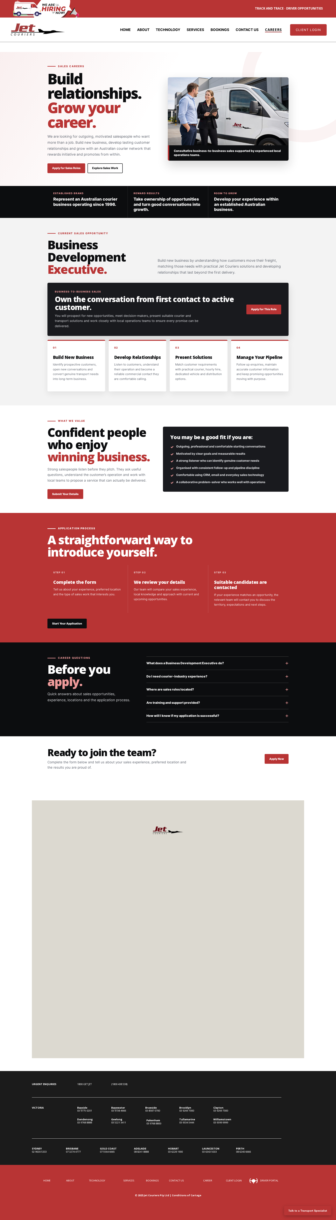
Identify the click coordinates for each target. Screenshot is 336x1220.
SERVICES (195, 30)
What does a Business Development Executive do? (185, 663)
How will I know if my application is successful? (182, 716)
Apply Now (276, 758)
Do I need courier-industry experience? (176, 676)
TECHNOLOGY (168, 30)
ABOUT (143, 30)
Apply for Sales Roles (66, 168)
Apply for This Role (263, 309)
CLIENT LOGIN (308, 30)
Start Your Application (67, 623)
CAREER (207, 1180)
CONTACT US (247, 30)
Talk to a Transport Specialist (307, 1210)
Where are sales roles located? (170, 689)
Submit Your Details (65, 494)
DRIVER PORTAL (269, 1180)
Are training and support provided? (173, 703)
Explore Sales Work (105, 168)
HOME (125, 30)
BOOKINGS (220, 30)
